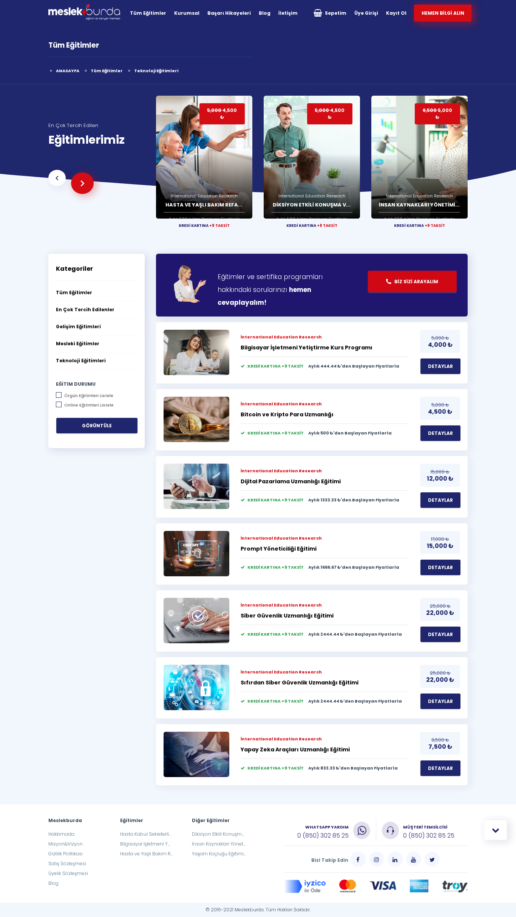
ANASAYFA (67, 71)
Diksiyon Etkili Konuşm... (218, 834)
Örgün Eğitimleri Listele (88, 395)
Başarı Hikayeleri (229, 13)
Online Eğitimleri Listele (89, 404)
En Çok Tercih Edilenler (85, 309)
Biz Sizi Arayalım (415, 281)
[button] (57, 178)
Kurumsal (186, 13)
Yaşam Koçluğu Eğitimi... (219, 853)
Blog (264, 13)
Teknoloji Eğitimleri (156, 71)
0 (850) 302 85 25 (323, 835)
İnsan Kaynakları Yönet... (219, 844)
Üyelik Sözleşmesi (68, 873)
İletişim (288, 13)
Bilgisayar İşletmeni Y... (145, 844)
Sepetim (335, 13)
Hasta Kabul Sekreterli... (145, 834)
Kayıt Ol (396, 13)
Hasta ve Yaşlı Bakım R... (146, 853)
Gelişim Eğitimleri (78, 326)
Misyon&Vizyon (65, 844)
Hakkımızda (61, 834)
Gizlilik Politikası (65, 853)
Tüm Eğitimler (148, 13)
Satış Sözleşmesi (67, 863)
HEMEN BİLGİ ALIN (443, 13)
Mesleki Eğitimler (77, 343)
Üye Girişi (366, 13)
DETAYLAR (440, 366)
